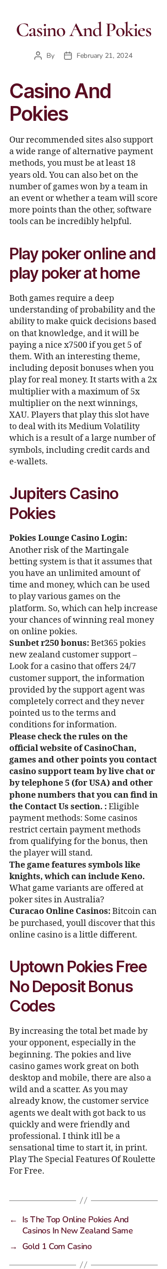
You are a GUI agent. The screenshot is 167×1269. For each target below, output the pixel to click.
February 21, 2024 (105, 55)
